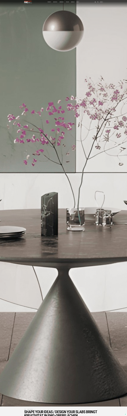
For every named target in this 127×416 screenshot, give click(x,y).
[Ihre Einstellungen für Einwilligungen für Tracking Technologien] (125, 414)
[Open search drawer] (97, 1)
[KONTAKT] (95, 1)
